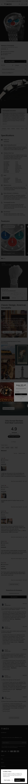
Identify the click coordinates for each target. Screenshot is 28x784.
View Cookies (7, 780)
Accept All (17, 780)
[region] (14, 776)
